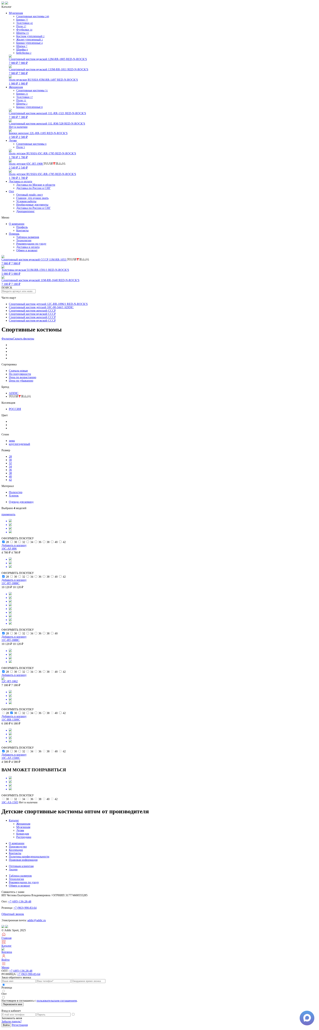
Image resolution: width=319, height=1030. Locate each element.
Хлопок (14, 495)
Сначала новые (18, 370)
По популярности (20, 374)
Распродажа (23, 837)
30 (10, 459)
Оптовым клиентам (21, 866)
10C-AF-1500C (10, 758)
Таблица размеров (27, 237)
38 (10, 473)
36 (10, 469)
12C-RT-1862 (9, 681)
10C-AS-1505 (9, 802)
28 (10, 456)
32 (10, 463)
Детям (20, 830)
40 (10, 476)
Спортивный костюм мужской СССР (32, 313)
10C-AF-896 (9, 548)
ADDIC (13, 393)
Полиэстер (15, 492)
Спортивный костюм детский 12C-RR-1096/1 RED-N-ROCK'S (48, 303)
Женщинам (23, 823)
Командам (22, 833)
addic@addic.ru (36, 920)
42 (10, 479)
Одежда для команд (21, 501)
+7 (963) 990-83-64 (25, 907)
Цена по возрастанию (22, 377)
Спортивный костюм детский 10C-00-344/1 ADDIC (41, 307)
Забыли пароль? (11, 1021)
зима (12, 440)
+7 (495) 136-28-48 (19, 901)
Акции (13, 869)
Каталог (14, 820)
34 (10, 466)
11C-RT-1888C (10, 583)
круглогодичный (19, 444)
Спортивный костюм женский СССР (32, 310)
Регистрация (20, 1024)
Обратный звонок (12, 914)
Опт (11, 191)
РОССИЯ (15, 409)
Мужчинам (23, 827)
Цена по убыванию (21, 380)
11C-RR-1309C (10, 719)
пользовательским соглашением (57, 1000)
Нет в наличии (47, 125)
